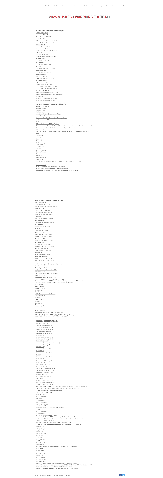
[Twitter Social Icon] (123, 475)
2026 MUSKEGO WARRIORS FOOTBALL (80, 17)
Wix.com (68, 475)
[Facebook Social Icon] (120, 475)
